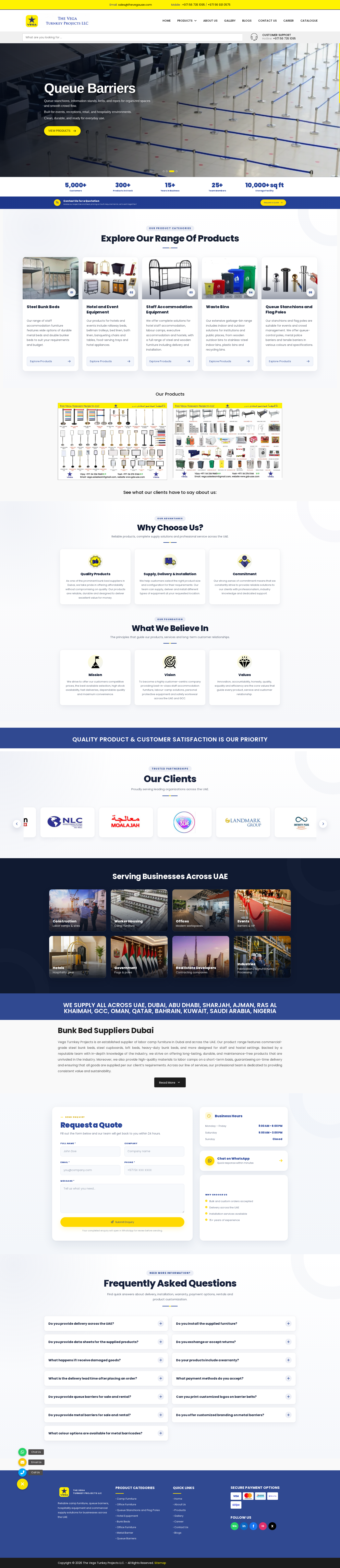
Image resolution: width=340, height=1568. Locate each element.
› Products (179, 1510)
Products (184, 21)
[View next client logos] (323, 823)
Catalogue (309, 21)
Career (288, 21)
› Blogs (177, 1533)
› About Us (179, 1504)
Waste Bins (217, 307)
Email (65, 1162)
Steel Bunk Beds (43, 307)
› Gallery (178, 1516)
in (244, 1526)
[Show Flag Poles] (174, 171)
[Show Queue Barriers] (170, 171)
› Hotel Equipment (126, 1516)
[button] (22, 1484)
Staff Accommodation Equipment (169, 309)
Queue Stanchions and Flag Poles (289, 309)
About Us (210, 21)
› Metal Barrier (124, 1533)
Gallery (230, 21)
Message (67, 1180)
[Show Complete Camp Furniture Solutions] (163, 171)
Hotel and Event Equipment (102, 309)
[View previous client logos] (17, 823)
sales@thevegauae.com (135, 5)
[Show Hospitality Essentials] (167, 171)
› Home (177, 1499)
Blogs (246, 21)
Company (131, 1143)
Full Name (68, 1143)
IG (262, 1526)
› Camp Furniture (126, 1499)
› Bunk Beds (122, 1521)
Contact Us (267, 21)
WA (234, 1526)
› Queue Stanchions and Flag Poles (137, 1510)
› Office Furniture (125, 1504)
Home (167, 21)
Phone (129, 1162)
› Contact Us (180, 1527)
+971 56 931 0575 (219, 5)
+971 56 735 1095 (193, 5)
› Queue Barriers (125, 1538)
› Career (178, 1521)
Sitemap (160, 1563)
